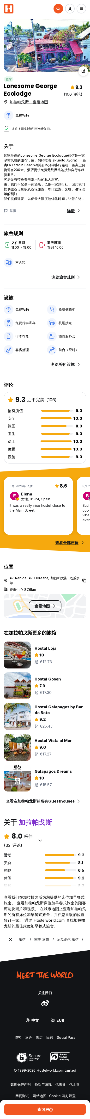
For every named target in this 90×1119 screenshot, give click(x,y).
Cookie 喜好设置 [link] (62, 1096)
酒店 (39, 1037)
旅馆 (9, 79)
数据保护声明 (21, 1084)
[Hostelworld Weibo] (45, 1003)
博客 (18, 1037)
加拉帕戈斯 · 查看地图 (29, 101)
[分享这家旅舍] (83, 71)
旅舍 (28, 1037)
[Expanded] (10, 939)
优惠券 (60, 1084)
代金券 (74, 1084)
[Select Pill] (58, 8)
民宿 (49, 1037)
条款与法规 (43, 1084)
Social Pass (66, 1037)
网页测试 (22, 1096)
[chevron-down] (40, 840)
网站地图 (39, 1096)
